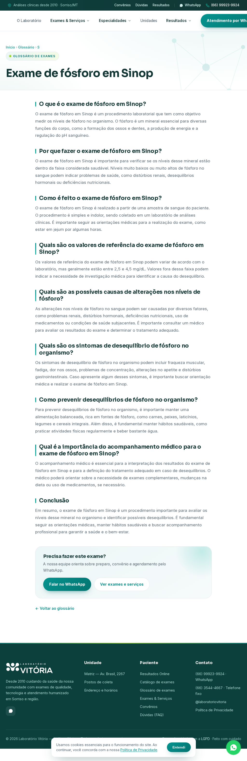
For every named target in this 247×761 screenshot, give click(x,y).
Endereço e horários (101, 690)
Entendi (178, 747)
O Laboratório (29, 20)
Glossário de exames (157, 690)
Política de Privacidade (214, 710)
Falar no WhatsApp (67, 584)
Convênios (122, 5)
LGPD (205, 739)
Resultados (161, 5)
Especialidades (112, 20)
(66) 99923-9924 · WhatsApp (210, 677)
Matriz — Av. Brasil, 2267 (104, 674)
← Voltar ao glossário (54, 608)
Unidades (148, 20)
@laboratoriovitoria (210, 701)
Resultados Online (155, 674)
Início (10, 47)
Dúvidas (142, 5)
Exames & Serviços (67, 20)
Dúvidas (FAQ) (152, 715)
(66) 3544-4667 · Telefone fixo (217, 691)
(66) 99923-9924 (225, 5)
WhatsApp (193, 5)
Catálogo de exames (157, 682)
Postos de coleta (98, 682)
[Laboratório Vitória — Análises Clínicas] (40, 667)
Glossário (26, 47)
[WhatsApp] (10, 711)
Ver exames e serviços (122, 584)
